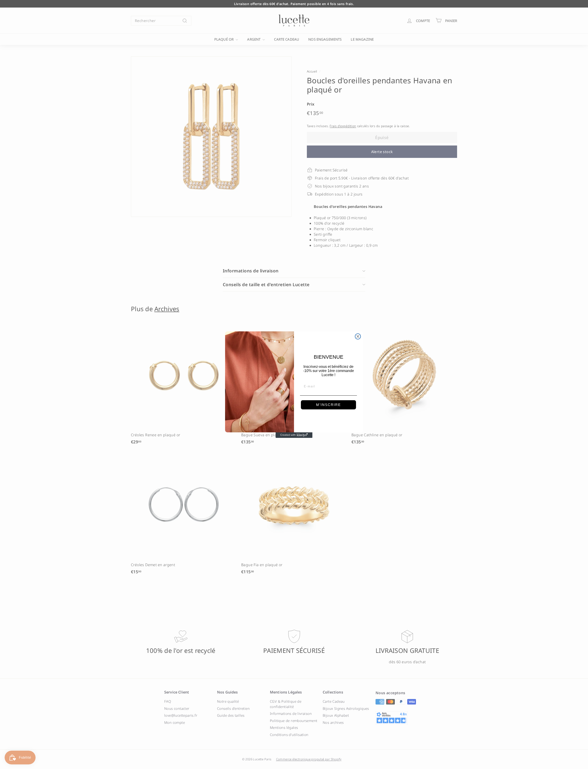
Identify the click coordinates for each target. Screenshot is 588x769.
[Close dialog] (358, 336)
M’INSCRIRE (328, 405)
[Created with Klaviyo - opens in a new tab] (294, 435)
